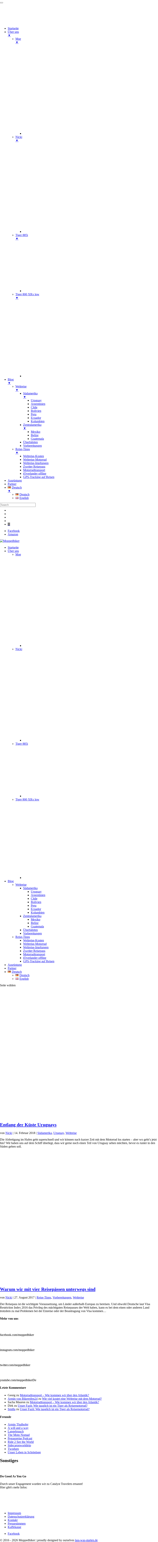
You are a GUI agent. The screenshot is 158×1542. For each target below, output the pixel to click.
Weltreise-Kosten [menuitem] (33, 456)
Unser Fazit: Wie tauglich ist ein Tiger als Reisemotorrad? (52, 1405)
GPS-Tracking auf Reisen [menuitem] (38, 477)
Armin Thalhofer (18, 1424)
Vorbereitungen (32, 933)
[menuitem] (90, 133)
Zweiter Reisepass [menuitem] (34, 466)
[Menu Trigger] (1, 2)
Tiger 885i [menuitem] (21, 236)
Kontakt (13, 1520)
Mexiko (35, 919)
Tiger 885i (21, 743)
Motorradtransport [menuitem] (34, 470)
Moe (18, 554)
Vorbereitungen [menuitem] (32, 445)
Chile (34, 898)
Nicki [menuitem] (18, 138)
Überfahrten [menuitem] (30, 442)
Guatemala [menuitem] (37, 438)
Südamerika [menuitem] (30, 395)
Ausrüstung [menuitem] (15, 480)
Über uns (13, 551)
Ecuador (36, 909)
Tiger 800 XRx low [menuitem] (27, 296)
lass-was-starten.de (86, 1540)
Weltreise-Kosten (33, 940)
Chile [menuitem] (34, 407)
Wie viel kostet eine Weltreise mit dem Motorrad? (72, 1398)
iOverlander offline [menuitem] (34, 473)
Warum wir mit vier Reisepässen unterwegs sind (47, 1289)
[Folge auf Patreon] (9, 524)
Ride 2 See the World (21, 1441)
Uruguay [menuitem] (36, 400)
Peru (33, 905)
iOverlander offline (34, 957)
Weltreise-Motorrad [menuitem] (35, 459)
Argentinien (38, 895)
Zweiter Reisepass (34, 950)
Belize (35, 923)
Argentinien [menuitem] (38, 403)
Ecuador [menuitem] (36, 417)
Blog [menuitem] (11, 381)
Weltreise (21, 884)
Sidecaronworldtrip (19, 1445)
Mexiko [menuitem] (35, 431)
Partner (12, 968)
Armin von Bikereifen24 (23, 1398)
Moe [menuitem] (18, 40)
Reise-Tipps (22, 937)
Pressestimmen (9, 1468)
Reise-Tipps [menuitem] (22, 450)
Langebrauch (16, 1431)
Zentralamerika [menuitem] (32, 426)
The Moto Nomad (19, 1435)
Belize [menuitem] (35, 435)
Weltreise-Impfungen (36, 947)
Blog (11, 881)
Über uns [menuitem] (13, 33)
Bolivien (36, 902)
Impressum (14, 1513)
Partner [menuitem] (12, 484)
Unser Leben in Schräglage (24, 1452)
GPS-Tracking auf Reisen (38, 961)
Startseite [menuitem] (13, 28)
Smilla (11, 1409)
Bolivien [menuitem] (36, 410)
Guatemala (37, 926)
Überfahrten (30, 930)
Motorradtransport (34, 954)
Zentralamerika (32, 916)
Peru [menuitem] (33, 414)
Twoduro (13, 1448)
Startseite (13, 547)
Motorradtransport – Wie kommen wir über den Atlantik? (54, 1395)
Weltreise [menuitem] (21, 388)
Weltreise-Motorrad (35, 943)
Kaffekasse (14, 1527)
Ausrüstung (15, 964)
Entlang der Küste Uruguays (28, 1124)
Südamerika (30, 888)
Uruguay (36, 891)
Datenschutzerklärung (21, 1516)
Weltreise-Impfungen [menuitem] (36, 463)
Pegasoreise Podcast (20, 1438)
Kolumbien (38, 912)
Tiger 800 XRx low (27, 799)
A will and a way (18, 1428)
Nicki (18, 649)
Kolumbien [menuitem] (38, 421)
